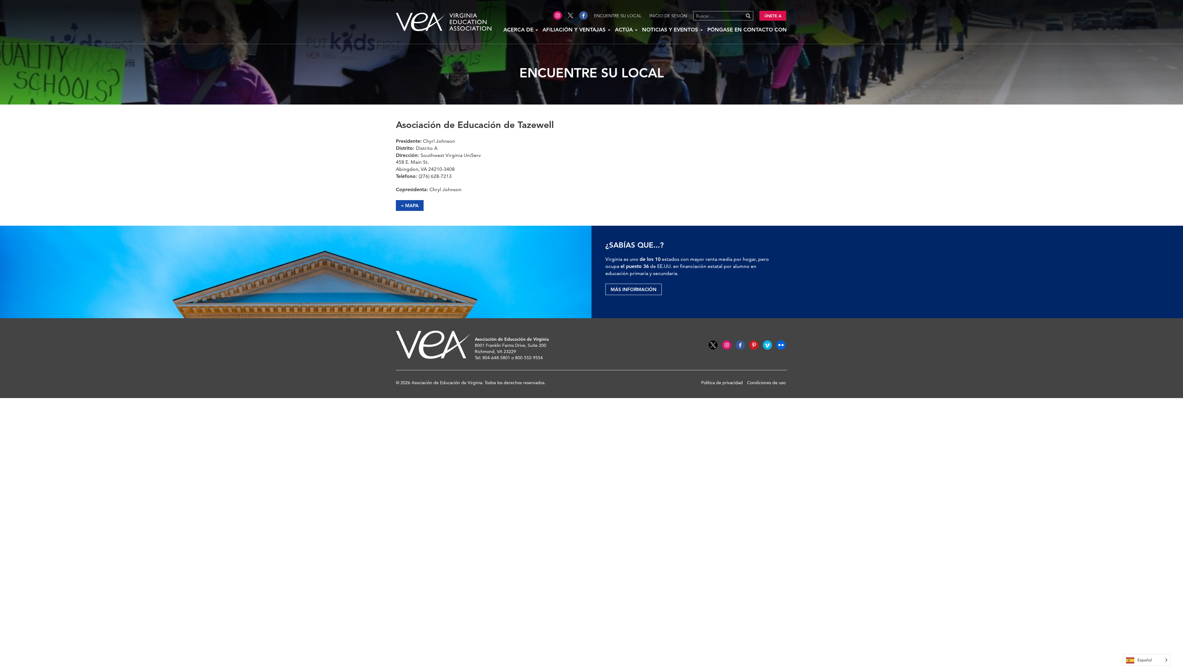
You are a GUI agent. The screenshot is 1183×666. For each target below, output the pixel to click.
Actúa (624, 30)
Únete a (772, 15)
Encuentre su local (617, 15)
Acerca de (519, 30)
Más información (634, 289)
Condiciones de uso (766, 382)
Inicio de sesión (668, 15)
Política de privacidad (722, 382)
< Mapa (410, 205)
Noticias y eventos (671, 30)
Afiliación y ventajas (575, 30)
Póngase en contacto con (747, 30)
